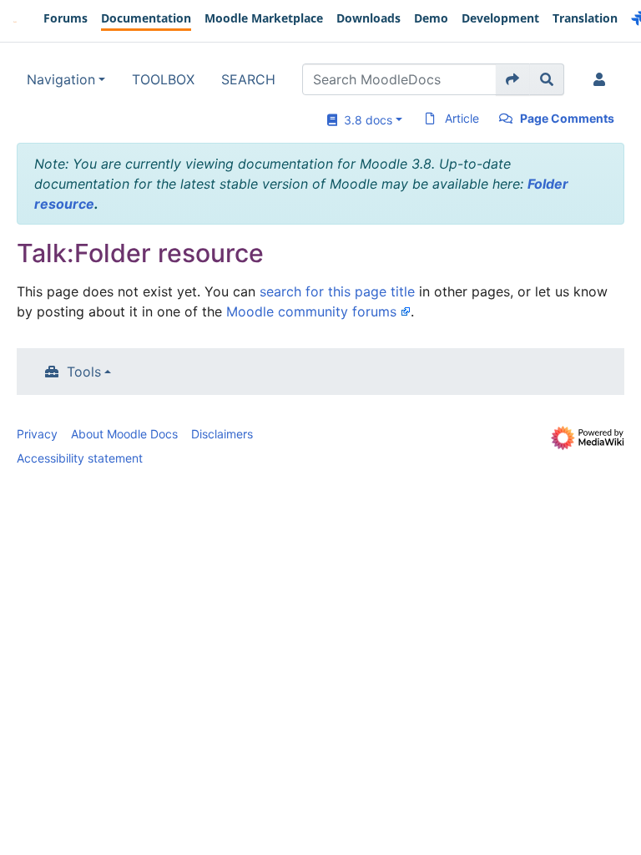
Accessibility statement (80, 458)
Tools (84, 371)
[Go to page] (513, 79)
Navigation (61, 79)
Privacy (37, 434)
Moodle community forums (311, 311)
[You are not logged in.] (602, 79)
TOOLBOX (163, 79)
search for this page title (337, 291)
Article (462, 118)
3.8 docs (364, 120)
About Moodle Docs (124, 434)
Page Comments (567, 118)
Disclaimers (222, 434)
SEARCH (248, 79)
